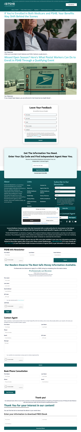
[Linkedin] (70, 221)
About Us (29, 188)
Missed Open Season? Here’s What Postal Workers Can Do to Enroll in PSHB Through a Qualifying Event (40, 59)
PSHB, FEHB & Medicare (26, 9)
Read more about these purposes (52, 217)
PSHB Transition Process (46, 9)
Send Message (9, 392)
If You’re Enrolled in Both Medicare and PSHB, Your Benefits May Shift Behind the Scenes (39, 15)
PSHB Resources (58, 9)
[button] (57, 209)
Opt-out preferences (37, 223)
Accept (31, 220)
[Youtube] (75, 221)
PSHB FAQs (30, 195)
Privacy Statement (44, 223)
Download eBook (40, 428)
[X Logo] (72, 221)
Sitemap (29, 206)
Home (28, 185)
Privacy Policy (30, 198)
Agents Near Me (44, 188)
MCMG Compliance (45, 198)
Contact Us (67, 9)
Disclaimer (43, 201)
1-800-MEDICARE (57, 241)
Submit (65, 260)
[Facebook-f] (67, 221)
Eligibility (36, 9)
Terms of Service (44, 195)
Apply (7, 311)
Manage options (49, 220)
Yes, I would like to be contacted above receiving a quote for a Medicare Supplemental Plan (23, 355)
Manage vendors (25, 217)
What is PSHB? (15, 9)
